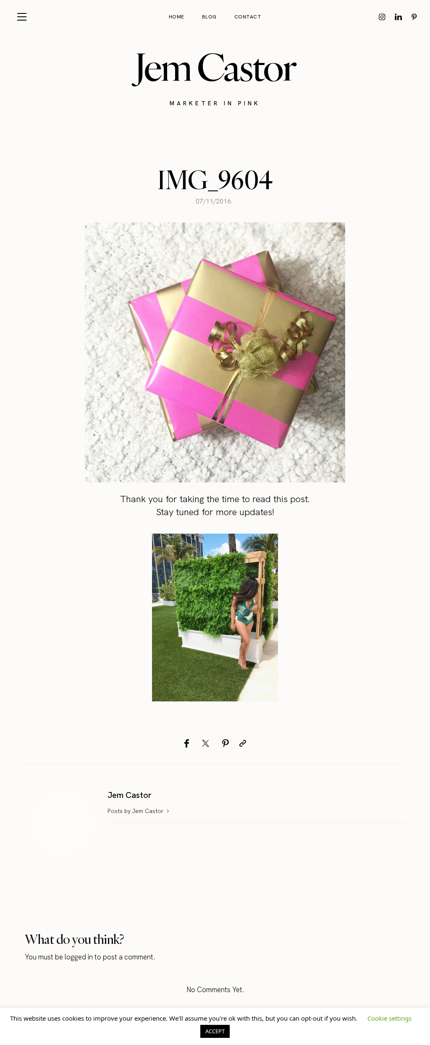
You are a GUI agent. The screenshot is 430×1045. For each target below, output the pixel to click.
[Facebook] (186, 743)
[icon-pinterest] (414, 16)
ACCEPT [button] (215, 1031)
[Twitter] (205, 743)
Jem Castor (215, 67)
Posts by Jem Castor (136, 811)
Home (176, 16)
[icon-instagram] (382, 16)
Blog (209, 16)
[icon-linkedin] (398, 16)
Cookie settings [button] (389, 1018)
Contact (248, 16)
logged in (79, 957)
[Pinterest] (225, 743)
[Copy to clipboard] (242, 743)
